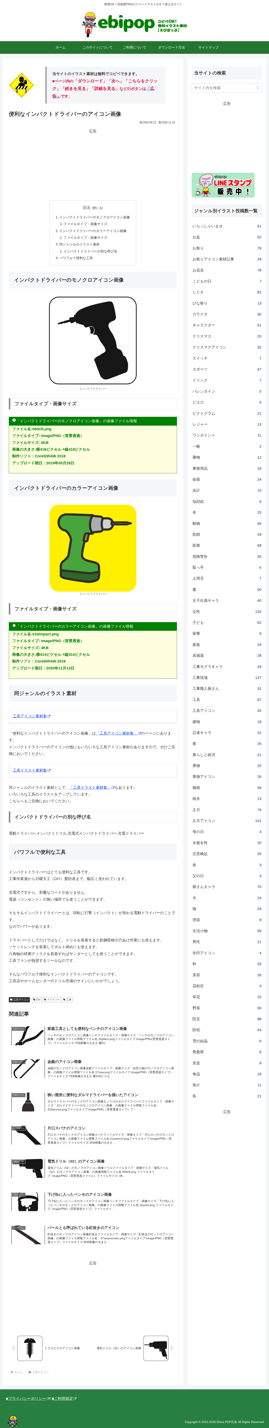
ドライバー (53, 999)
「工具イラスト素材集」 (90, 787)
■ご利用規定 (62, 1398)
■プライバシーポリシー (26, 1398)
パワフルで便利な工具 (76, 258)
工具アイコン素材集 (30, 716)
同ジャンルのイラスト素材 (79, 244)
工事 (68, 999)
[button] (258, 87)
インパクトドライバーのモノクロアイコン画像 (94, 217)
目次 (87, 208)
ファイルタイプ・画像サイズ (85, 224)
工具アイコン (21, 999)
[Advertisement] (93, 164)
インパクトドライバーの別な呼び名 (90, 251)
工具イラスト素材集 (30, 770)
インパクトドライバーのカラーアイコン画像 (93, 231)
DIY (38, 999)
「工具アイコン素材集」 (116, 733)
